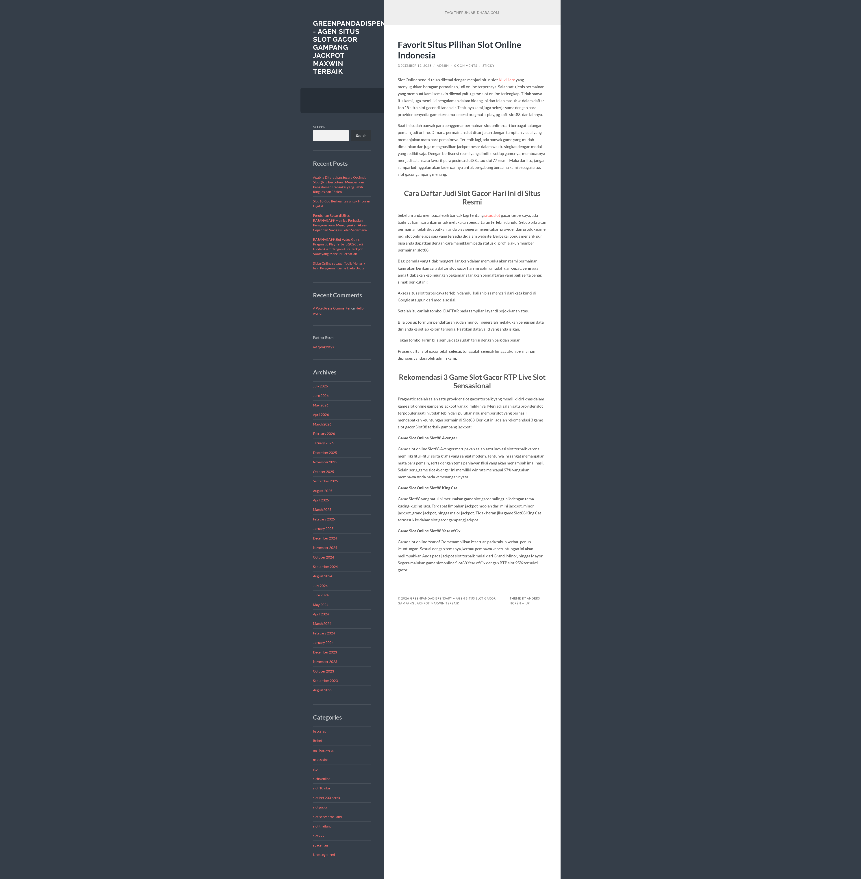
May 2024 (320, 605)
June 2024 (321, 595)
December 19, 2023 (414, 65)
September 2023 (325, 681)
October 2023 (323, 671)
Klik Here (507, 79)
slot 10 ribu (321, 788)
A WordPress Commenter (332, 308)
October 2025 (323, 472)
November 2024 (325, 548)
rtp (315, 769)
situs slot (492, 215)
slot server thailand (327, 817)
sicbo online (321, 779)
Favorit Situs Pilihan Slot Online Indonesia (459, 49)
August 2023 (322, 690)
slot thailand (322, 826)
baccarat (319, 731)
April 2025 (321, 500)
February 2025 (324, 519)
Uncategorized (324, 855)
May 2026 (320, 405)
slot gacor (320, 807)
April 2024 (321, 614)
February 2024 (324, 633)
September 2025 (325, 481)
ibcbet (317, 741)
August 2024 (322, 576)
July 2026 (320, 386)
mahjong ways (323, 347)
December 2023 (325, 652)
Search (319, 127)
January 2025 (323, 529)
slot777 (319, 836)
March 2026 (322, 424)
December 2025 (325, 453)
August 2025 (322, 491)
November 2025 (325, 462)
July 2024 (320, 586)
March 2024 (322, 623)
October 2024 (323, 557)
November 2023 (325, 662)
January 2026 (323, 443)
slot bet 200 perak (326, 798)
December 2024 (325, 538)
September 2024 (325, 567)
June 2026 (321, 395)
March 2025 (322, 509)
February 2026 (324, 434)
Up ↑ (529, 603)
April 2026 (321, 415)
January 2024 (323, 642)
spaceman (320, 845)
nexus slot (320, 760)
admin (443, 65)
